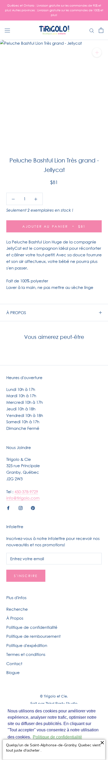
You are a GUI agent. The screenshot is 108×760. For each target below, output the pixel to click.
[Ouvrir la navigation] (7, 30)
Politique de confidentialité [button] (57, 737)
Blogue (13, 672)
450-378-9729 (26, 491)
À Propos (14, 618)
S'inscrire (26, 576)
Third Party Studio (62, 703)
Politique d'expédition (26, 645)
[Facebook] (8, 507)
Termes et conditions (25, 654)
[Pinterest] (33, 507)
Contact (14, 663)
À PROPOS (16, 312)
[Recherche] (91, 30)
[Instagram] (21, 507)
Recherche (17, 609)
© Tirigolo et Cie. (54, 696)
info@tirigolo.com (23, 498)
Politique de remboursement (33, 636)
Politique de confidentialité (31, 627)
